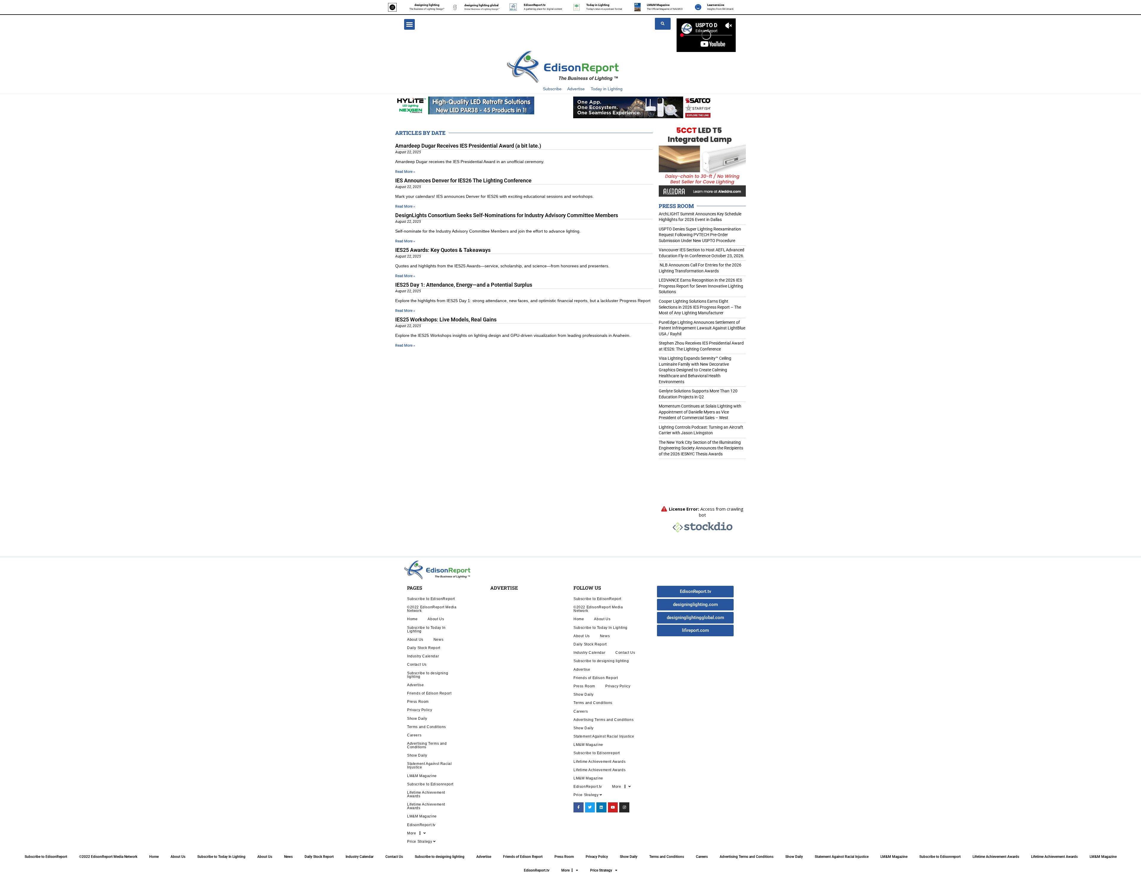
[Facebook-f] (578, 807)
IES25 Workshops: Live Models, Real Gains (446, 319)
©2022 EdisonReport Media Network (431, 609)
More (413, 833)
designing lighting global (481, 5)
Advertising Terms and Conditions (427, 745)
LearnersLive (715, 5)
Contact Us (417, 664)
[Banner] (642, 107)
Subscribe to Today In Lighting (426, 629)
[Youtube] (613, 807)
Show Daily (417, 718)
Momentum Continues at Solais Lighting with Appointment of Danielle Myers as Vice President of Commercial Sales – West (700, 412)
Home (412, 619)
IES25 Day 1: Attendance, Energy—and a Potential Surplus (463, 285)
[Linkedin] (601, 807)
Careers (414, 735)
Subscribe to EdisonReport (431, 599)
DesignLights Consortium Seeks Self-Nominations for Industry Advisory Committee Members (506, 215)
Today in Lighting (597, 5)
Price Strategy (420, 841)
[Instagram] (624, 807)
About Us (436, 619)
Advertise (576, 88)
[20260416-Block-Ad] (702, 159)
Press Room (418, 701)
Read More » (405, 172)
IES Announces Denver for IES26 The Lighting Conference (463, 180)
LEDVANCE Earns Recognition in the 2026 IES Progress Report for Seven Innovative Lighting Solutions (701, 286)
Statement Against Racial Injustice (429, 765)
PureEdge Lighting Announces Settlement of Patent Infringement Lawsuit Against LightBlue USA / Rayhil (702, 328)
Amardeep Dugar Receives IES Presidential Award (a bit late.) (468, 146)
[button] (409, 24)
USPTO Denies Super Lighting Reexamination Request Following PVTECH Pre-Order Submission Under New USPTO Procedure (700, 235)
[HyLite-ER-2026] (464, 105)
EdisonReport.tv (535, 5)
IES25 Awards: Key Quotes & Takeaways (443, 250)
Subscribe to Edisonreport (430, 784)
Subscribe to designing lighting (427, 674)
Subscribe (552, 88)
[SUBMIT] (663, 24)
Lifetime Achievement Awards (426, 794)
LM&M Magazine (658, 5)
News (438, 639)
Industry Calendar (423, 656)
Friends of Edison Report (429, 693)
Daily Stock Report (423, 648)
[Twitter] (590, 807)
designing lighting (427, 5)
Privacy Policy (419, 710)
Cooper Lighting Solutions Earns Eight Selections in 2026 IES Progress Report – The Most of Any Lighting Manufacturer (700, 307)
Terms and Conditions (426, 727)
